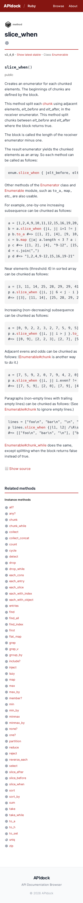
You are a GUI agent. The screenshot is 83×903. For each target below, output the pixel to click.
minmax (14, 716)
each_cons (16, 575)
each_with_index (20, 593)
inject (13, 667)
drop (12, 562)
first (12, 630)
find (12, 612)
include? (14, 661)
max (12, 685)
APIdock (12, 5)
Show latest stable (29, 54)
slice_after (16, 772)
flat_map (15, 636)
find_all (14, 618)
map (24, 240)
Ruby (32, 6)
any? (12, 513)
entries (14, 605)
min (11, 704)
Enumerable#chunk (35, 357)
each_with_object (21, 599)
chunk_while (17, 526)
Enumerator (49, 185)
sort (12, 790)
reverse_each (18, 759)
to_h (12, 827)
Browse (58, 6)
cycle (12, 550)
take (12, 809)
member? (15, 698)
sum (12, 802)
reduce (14, 747)
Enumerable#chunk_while (26, 445)
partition (15, 741)
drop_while (16, 569)
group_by (15, 655)
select (13, 766)
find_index (16, 624)
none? (13, 728)
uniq (12, 839)
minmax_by (17, 723)
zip (11, 846)
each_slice (16, 587)
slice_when (28, 173)
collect (13, 532)
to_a (20, 234)
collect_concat (19, 538)
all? (11, 507)
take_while (16, 815)
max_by (14, 692)
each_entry (16, 581)
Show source (20, 468)
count (13, 544)
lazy (12, 673)
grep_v (13, 649)
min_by (14, 710)
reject (13, 753)
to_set (13, 833)
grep (12, 642)
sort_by (14, 796)
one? (12, 735)
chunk (48, 103)
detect (13, 556)
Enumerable (60, 54)
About (73, 6)
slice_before (17, 778)
